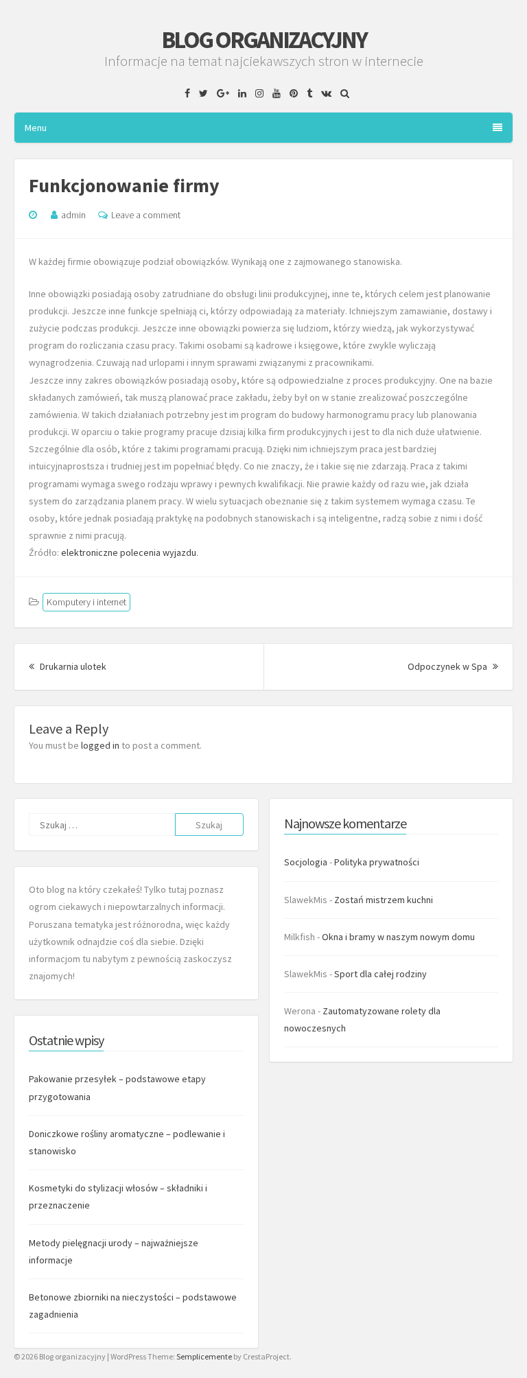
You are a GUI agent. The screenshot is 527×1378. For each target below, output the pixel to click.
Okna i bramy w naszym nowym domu (398, 937)
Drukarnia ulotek (72, 666)
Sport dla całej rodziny (380, 974)
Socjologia (305, 862)
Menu (36, 127)
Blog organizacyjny (263, 40)
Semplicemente (204, 1356)
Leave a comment (145, 215)
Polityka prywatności (376, 862)
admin (73, 215)
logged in (100, 745)
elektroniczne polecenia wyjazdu (128, 552)
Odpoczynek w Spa (453, 666)
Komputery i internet (86, 602)
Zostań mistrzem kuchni (383, 900)
